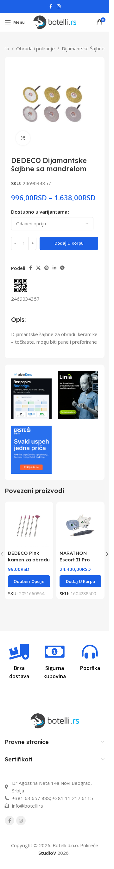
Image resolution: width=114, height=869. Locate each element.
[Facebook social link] (51, 6)
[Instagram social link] (58, 6)
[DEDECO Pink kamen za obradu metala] (29, 526)
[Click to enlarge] (23, 138)
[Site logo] (55, 21)
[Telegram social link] (62, 268)
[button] (81, 581)
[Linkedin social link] (54, 268)
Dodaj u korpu (69, 243)
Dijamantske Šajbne (83, 48)
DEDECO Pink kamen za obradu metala (29, 559)
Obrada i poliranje (35, 48)
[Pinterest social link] (46, 268)
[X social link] (38, 268)
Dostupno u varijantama (39, 212)
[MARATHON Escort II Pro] (81, 526)
